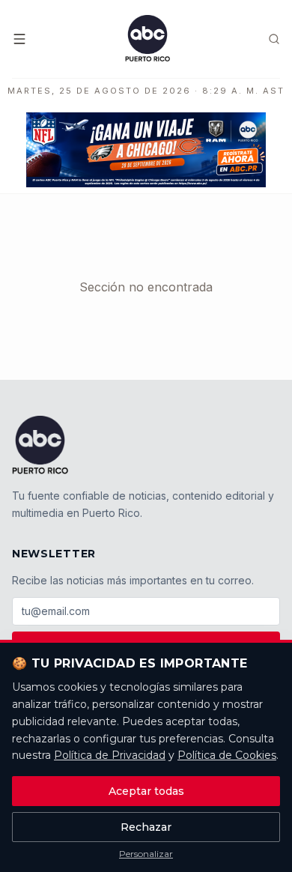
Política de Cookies (226, 755)
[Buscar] (274, 39)
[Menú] (19, 38)
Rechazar (146, 827)
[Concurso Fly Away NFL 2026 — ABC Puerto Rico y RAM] (146, 149)
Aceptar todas (146, 791)
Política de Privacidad (109, 755)
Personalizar (146, 853)
